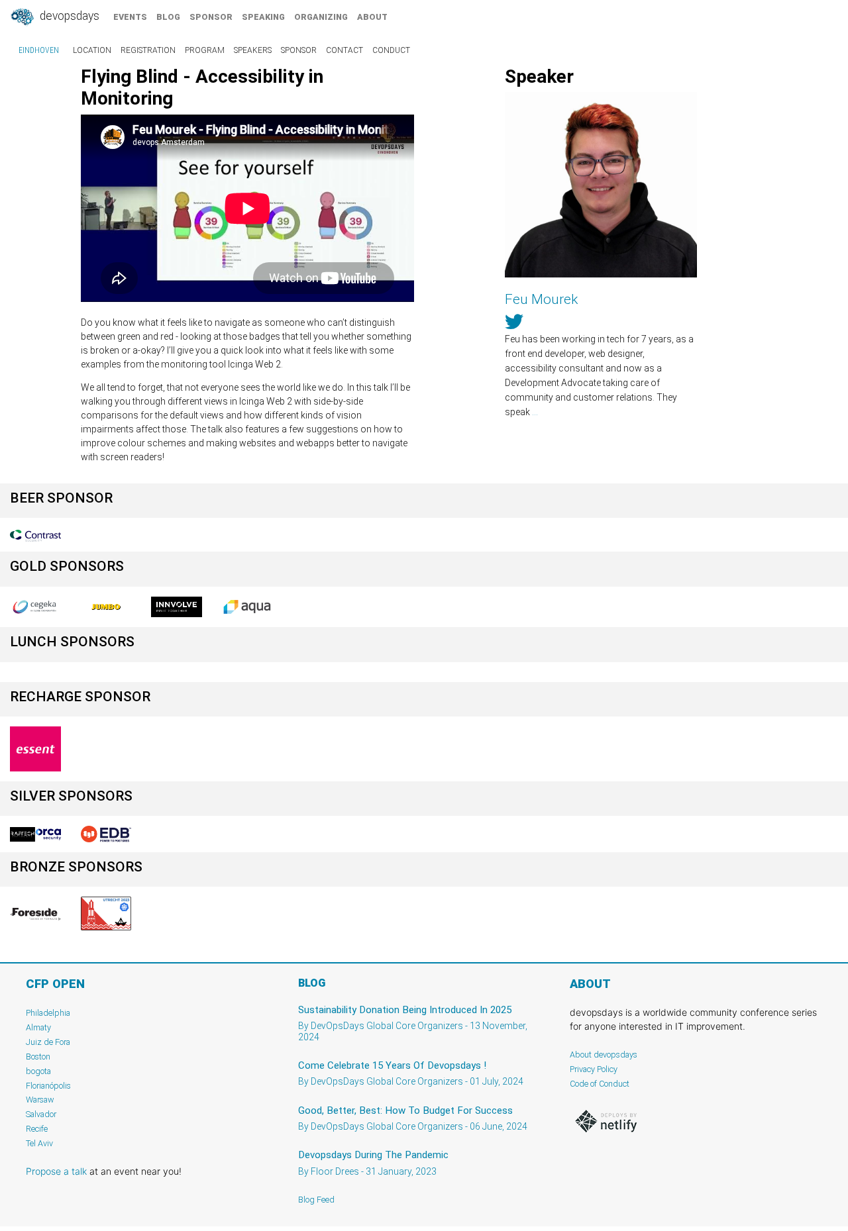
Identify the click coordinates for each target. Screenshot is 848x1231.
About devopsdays (603, 1054)
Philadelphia (48, 1013)
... (535, 412)
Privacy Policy (593, 1069)
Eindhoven (39, 50)
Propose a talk (56, 1171)
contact (344, 50)
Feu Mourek (541, 299)
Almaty (38, 1027)
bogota (38, 1071)
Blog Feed (316, 1200)
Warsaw (40, 1100)
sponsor (211, 17)
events (130, 17)
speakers (253, 50)
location (92, 50)
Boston (38, 1056)
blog (168, 17)
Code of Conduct (599, 1084)
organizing (321, 17)
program (205, 50)
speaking (263, 17)
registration (148, 50)
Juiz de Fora (48, 1042)
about (372, 17)
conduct (391, 50)
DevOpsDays (68, 16)
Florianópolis (48, 1086)
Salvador (41, 1114)
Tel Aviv (39, 1143)
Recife (37, 1129)
